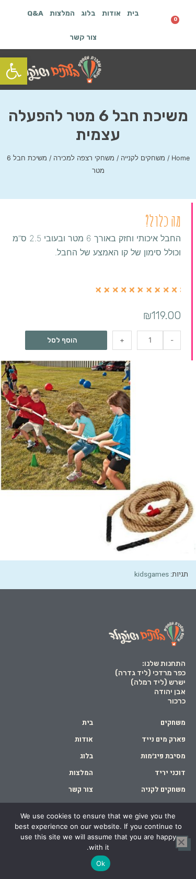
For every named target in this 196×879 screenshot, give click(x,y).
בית (133, 13)
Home (180, 158)
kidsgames (151, 574)
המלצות (62, 13)
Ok (101, 863)
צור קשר (83, 37)
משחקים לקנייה (143, 158)
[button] (174, 70)
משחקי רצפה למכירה (83, 158)
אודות (111, 13)
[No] (182, 842)
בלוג (88, 13)
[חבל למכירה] (98, 458)
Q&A (35, 13)
